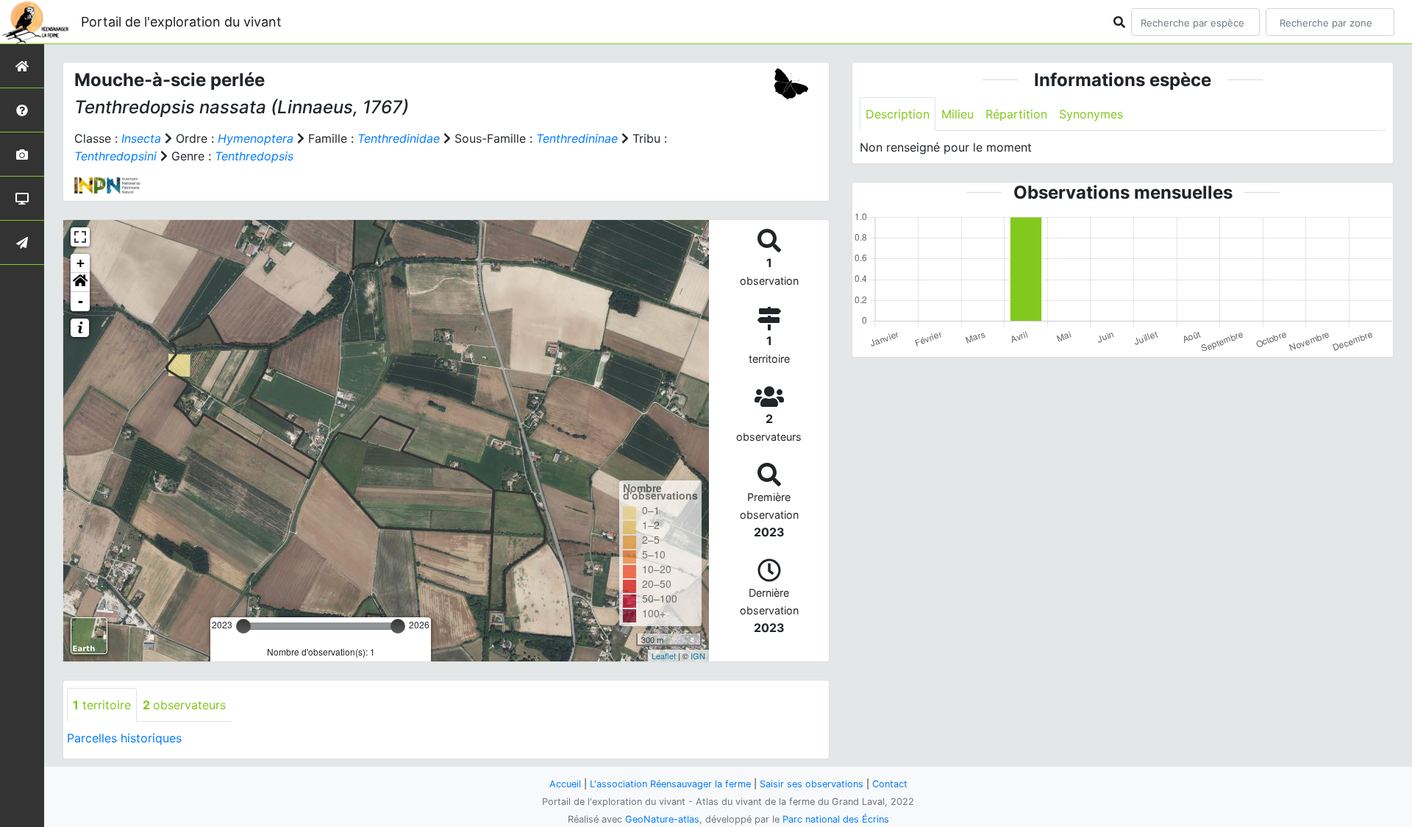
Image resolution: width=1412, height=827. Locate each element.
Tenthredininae (577, 138)
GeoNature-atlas (662, 819)
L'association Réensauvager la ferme (670, 783)
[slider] (243, 626)
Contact (890, 783)
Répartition (1016, 114)
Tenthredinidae (398, 138)
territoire (102, 705)
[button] (80, 282)
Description (898, 114)
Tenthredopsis (254, 156)
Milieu (957, 114)
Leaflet (664, 655)
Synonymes (1091, 114)
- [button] (80, 301)
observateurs (184, 705)
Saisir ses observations (811, 783)
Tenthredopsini (115, 156)
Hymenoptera (255, 138)
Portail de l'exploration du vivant (181, 21)
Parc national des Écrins (835, 819)
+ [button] (80, 263)
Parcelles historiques (124, 738)
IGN (698, 655)
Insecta (141, 138)
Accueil (565, 783)
